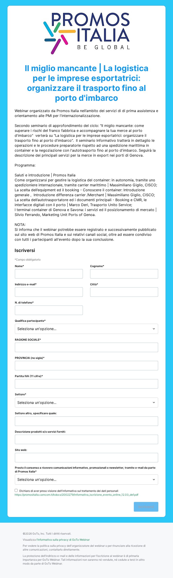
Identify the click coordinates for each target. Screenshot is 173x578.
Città (93, 284)
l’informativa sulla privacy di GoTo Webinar (63, 539)
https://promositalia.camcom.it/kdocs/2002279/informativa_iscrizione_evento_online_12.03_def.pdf (76, 494)
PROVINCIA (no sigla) (29, 358)
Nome (19, 266)
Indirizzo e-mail (25, 284)
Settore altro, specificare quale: (36, 413)
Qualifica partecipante (29, 320)
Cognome (96, 266)
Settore (20, 394)
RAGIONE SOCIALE (27, 339)
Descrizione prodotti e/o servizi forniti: (40, 431)
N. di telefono (23, 302)
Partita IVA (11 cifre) (28, 376)
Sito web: (21, 450)
